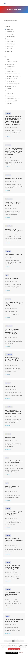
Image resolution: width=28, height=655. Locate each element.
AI (8, 59)
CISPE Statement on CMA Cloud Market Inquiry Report (13, 594)
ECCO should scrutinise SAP (13, 254)
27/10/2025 (14, 465)
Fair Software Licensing (13, 83)
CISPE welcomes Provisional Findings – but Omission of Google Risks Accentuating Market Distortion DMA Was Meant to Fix (14, 151)
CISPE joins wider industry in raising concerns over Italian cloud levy (14, 303)
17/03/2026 (14, 365)
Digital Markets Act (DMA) (13, 74)
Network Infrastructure (13, 98)
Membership (10, 96)
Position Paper (11, 41)
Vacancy (9, 51)
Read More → (8, 136)
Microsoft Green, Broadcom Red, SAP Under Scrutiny (14, 461)
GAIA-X (9, 88)
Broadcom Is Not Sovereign (13, 178)
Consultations (10, 36)
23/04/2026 (14, 281)
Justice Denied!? (10, 437)
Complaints (10, 34)
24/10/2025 (14, 491)
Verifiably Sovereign (11, 278)
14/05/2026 (14, 234)
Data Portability (11, 71)
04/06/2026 (14, 208)
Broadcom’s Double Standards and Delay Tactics (14, 230)
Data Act (9, 69)
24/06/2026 (14, 181)
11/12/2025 (14, 416)
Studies (9, 48)
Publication (10, 46)
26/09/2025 (14, 545)
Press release (11, 43)
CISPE (7, 127)
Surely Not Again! (10, 386)
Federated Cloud (11, 86)
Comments (10, 31)
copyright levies (11, 64)
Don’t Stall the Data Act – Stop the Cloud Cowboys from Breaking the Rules (13, 567)
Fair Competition (11, 81)
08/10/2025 (14, 518)
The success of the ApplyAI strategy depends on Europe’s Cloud (13, 513)
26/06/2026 (14, 158)
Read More (21, 652)
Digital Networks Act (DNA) (13, 76)
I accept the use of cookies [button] (14, 649)
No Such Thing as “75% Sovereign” (12, 487)
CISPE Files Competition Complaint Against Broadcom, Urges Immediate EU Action (12, 331)
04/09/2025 (14, 572)
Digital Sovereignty (12, 78)
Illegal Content (11, 93)
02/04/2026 (14, 308)
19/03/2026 (14, 337)
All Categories (10, 29)
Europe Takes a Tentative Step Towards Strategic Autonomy (13, 203)
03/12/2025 (14, 440)
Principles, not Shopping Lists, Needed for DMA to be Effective (14, 540)
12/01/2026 (14, 389)
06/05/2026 (14, 258)
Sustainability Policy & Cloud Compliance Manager (14, 620)
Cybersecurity (10, 66)
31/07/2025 (14, 599)
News (9, 39)
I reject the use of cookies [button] (12, 652)
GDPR (9, 91)
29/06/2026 (14, 127)
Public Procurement (12, 100)
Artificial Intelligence (12, 61)
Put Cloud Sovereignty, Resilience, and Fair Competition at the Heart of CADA (14, 360)
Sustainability (11, 103)
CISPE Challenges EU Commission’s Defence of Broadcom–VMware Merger (13, 411)
